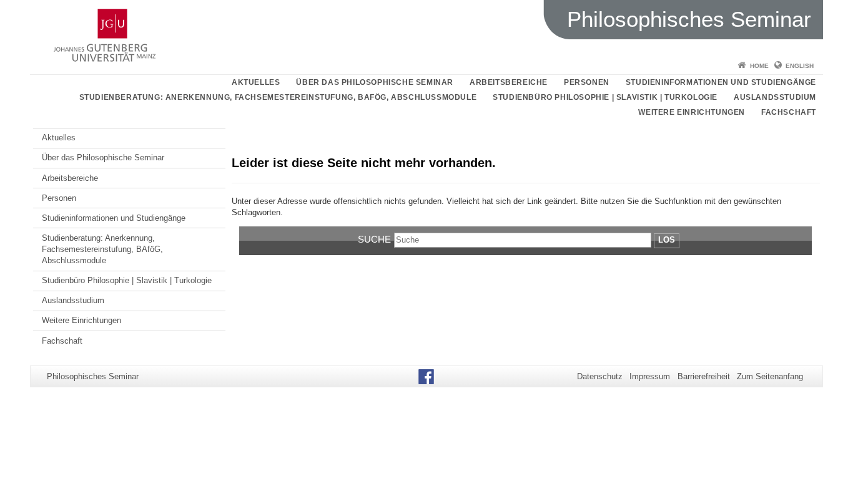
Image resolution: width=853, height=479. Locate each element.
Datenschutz (600, 376)
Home (759, 65)
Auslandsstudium (775, 97)
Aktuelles (256, 82)
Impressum (649, 376)
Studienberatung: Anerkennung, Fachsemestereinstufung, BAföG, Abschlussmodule (278, 97)
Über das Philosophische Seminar (374, 82)
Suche (374, 239)
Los (666, 239)
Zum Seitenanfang (770, 376)
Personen (586, 82)
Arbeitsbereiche (509, 82)
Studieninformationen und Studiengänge (721, 82)
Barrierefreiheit (704, 376)
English (800, 65)
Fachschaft (788, 112)
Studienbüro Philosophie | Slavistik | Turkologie (605, 97)
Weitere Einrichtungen (691, 112)
